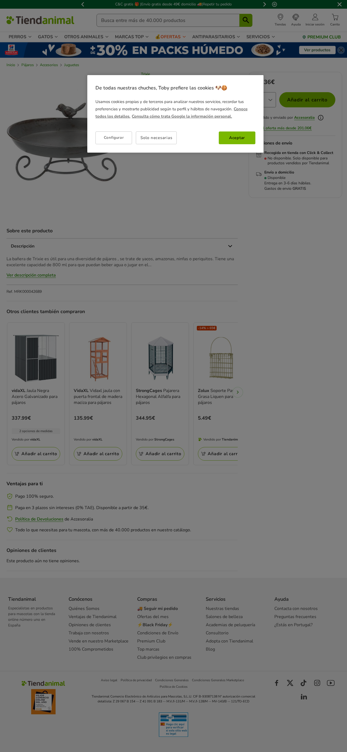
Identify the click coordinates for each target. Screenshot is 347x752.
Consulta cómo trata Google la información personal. (182, 116)
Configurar (114, 137)
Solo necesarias (156, 137)
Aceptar (237, 137)
